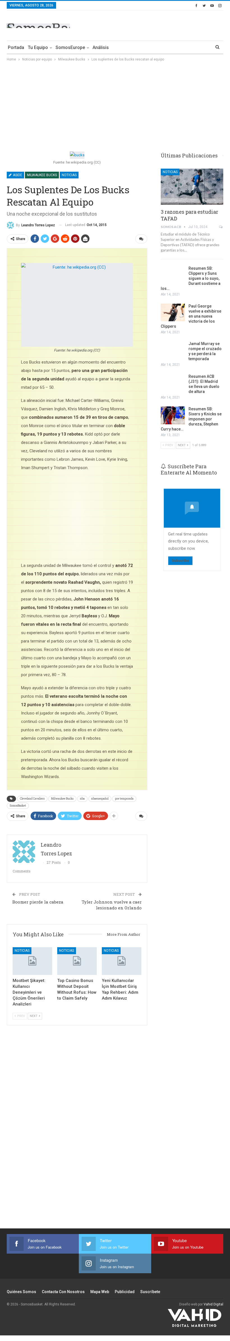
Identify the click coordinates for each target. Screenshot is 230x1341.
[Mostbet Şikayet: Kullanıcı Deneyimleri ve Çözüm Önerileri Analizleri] (32, 961)
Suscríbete (150, 1291)
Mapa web (99, 1291)
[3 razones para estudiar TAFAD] (192, 187)
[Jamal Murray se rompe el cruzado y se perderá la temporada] (173, 350)
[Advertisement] (157, 24)
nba (82, 798)
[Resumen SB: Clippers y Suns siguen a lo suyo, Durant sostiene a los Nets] (173, 275)
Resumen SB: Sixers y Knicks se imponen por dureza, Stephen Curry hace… (191, 419)
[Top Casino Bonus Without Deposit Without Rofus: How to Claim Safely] (77, 961)
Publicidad (125, 1291)
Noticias (69, 175)
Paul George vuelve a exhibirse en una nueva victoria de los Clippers (191, 316)
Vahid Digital (213, 1304)
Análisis (101, 47)
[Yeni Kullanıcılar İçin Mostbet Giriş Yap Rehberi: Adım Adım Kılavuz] (121, 961)
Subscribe (180, 560)
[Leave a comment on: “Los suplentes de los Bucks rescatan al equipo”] (141, 238)
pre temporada (124, 798)
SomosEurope (70, 47)
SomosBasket (18, 805)
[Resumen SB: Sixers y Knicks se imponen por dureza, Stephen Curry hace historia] (173, 415)
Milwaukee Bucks (42, 175)
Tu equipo (38, 47)
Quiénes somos (21, 1291)
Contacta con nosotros (63, 1291)
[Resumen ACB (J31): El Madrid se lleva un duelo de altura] (173, 383)
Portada (16, 47)
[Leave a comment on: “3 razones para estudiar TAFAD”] (221, 227)
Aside (17, 175)
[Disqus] (77, 1130)
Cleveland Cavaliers (32, 798)
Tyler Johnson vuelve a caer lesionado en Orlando (112, 905)
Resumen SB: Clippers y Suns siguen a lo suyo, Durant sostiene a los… (190, 278)
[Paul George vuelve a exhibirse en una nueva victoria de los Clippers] (173, 313)
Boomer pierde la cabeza (37, 902)
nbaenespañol (100, 798)
